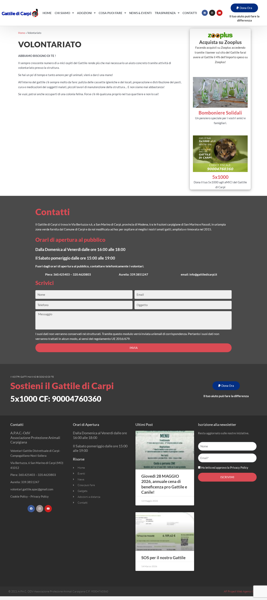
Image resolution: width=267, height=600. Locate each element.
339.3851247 (139, 274)
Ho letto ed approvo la (224, 467)
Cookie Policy (19, 496)
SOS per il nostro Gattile (163, 557)
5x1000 (220, 177)
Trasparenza (165, 13)
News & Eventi (140, 13)
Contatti (190, 13)
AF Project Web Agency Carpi (241, 591)
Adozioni (84, 13)
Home (47, 13)
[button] (244, 8)
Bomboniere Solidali (220, 113)
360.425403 (61, 274)
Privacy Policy (39, 496)
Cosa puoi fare (110, 13)
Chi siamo (62, 13)
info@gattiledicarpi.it (203, 274)
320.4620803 (82, 274)
